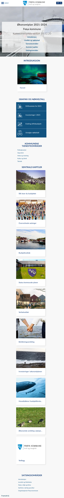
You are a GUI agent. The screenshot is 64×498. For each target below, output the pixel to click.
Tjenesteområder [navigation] (32, 44)
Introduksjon (22, 479)
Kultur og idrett (22, 158)
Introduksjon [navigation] (32, 37)
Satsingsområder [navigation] (32, 50)
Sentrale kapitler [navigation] (32, 47)
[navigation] (32, 78)
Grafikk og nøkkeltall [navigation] (32, 40)
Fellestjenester (21, 150)
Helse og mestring (22, 155)
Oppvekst (20, 153)
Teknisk (19, 161)
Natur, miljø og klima (24, 485)
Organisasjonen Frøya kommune (28, 490)
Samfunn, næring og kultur (26, 488)
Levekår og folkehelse (25, 482)
